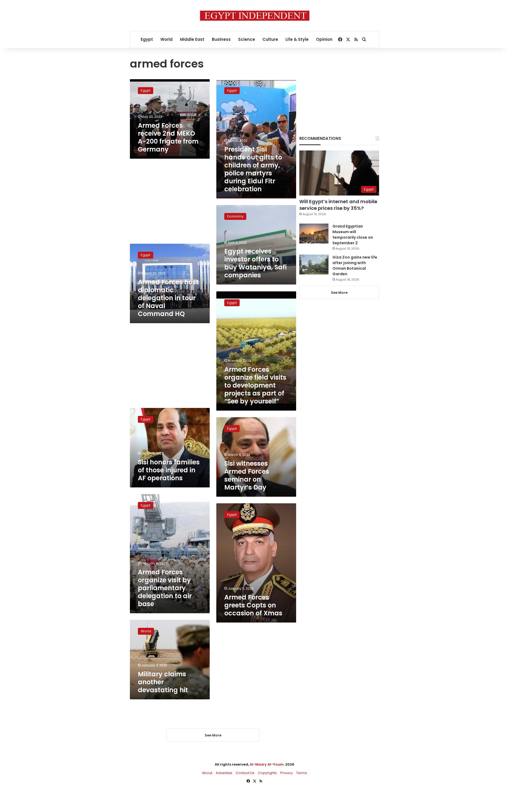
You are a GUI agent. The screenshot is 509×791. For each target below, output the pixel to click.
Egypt (147, 39)
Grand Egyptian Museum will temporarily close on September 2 (352, 235)
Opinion (324, 39)
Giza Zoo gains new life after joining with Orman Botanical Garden (354, 266)
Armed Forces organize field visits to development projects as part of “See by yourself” (255, 385)
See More (339, 292)
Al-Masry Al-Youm (267, 764)
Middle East (192, 39)
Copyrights (267, 772)
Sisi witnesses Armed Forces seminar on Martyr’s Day (246, 475)
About (207, 772)
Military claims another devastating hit (163, 682)
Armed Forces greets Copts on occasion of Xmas (253, 605)
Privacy (286, 772)
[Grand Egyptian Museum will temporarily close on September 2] (313, 233)
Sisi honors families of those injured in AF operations (169, 470)
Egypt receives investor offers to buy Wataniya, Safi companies (255, 263)
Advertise (224, 772)
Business (221, 39)
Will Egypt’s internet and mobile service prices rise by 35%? (338, 204)
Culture (270, 39)
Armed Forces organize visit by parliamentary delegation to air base (165, 588)
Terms (301, 772)
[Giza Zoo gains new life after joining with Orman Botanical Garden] (313, 264)
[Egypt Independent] (254, 16)
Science (246, 39)
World (166, 39)
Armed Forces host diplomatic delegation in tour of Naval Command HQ (168, 298)
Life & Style (297, 39)
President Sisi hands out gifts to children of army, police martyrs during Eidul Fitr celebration (253, 169)
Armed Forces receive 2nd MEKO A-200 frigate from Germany (168, 137)
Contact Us (245, 772)
